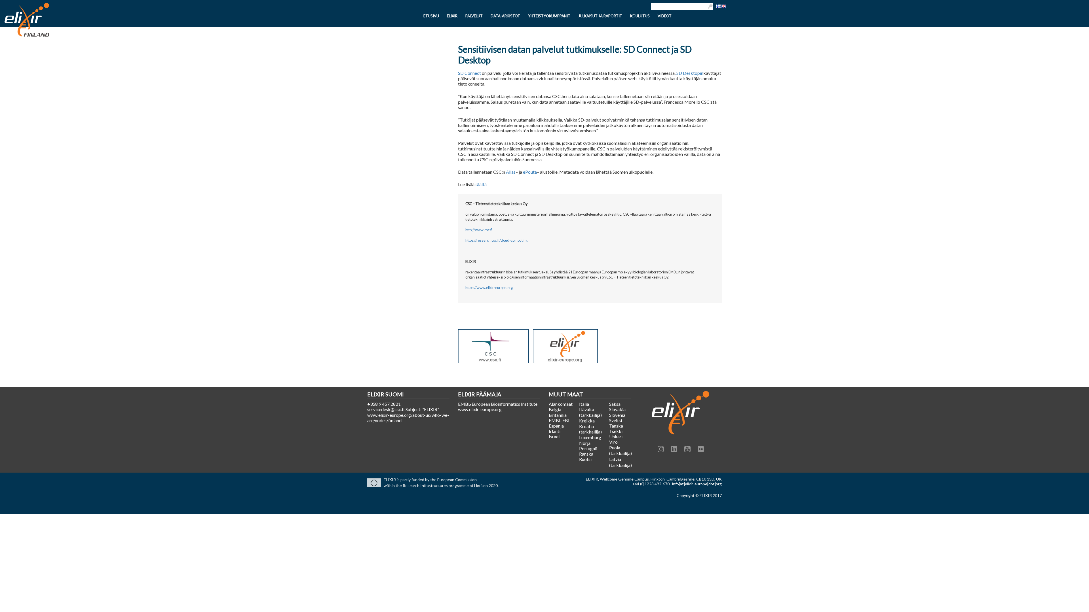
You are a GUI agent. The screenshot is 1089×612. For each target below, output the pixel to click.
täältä (481, 184)
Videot (665, 16)
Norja (584, 443)
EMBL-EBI (559, 420)
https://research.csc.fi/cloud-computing (496, 240)
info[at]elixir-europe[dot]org (697, 483)
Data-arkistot (505, 16)
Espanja (556, 425)
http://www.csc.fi (478, 230)
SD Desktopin (689, 73)
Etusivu (431, 16)
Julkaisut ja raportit (600, 16)
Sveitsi (615, 420)
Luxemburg (590, 437)
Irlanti (554, 431)
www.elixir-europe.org (480, 409)
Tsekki (615, 431)
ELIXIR (452, 16)
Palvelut (474, 16)
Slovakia (617, 409)
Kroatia (586, 426)
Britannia (558, 415)
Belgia (555, 409)
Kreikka (587, 420)
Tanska (616, 425)
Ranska (586, 453)
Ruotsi (585, 459)
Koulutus (640, 16)
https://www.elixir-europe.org (489, 287)
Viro (613, 442)
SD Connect (469, 73)
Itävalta (586, 409)
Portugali (588, 448)
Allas (511, 172)
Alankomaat (560, 404)
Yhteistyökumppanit (549, 16)
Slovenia (617, 415)
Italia (584, 404)
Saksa (615, 404)
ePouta (530, 172)
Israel (554, 436)
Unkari (615, 436)
